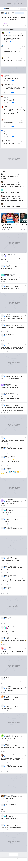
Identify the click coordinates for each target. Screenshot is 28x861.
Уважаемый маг (10, 256)
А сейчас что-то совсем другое (10, 13)
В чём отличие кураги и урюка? (11, 206)
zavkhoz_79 (5, 196)
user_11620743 (6, 174)
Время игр (9, 275)
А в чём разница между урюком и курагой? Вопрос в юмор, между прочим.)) (11, 200)
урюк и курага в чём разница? (10, 192)
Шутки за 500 (11, 196)
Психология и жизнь (11, 394)
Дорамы (9, 510)
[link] (10, 222)
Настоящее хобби (11, 649)
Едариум (12, 174)
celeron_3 (5, 204)
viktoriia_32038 (6, 182)
